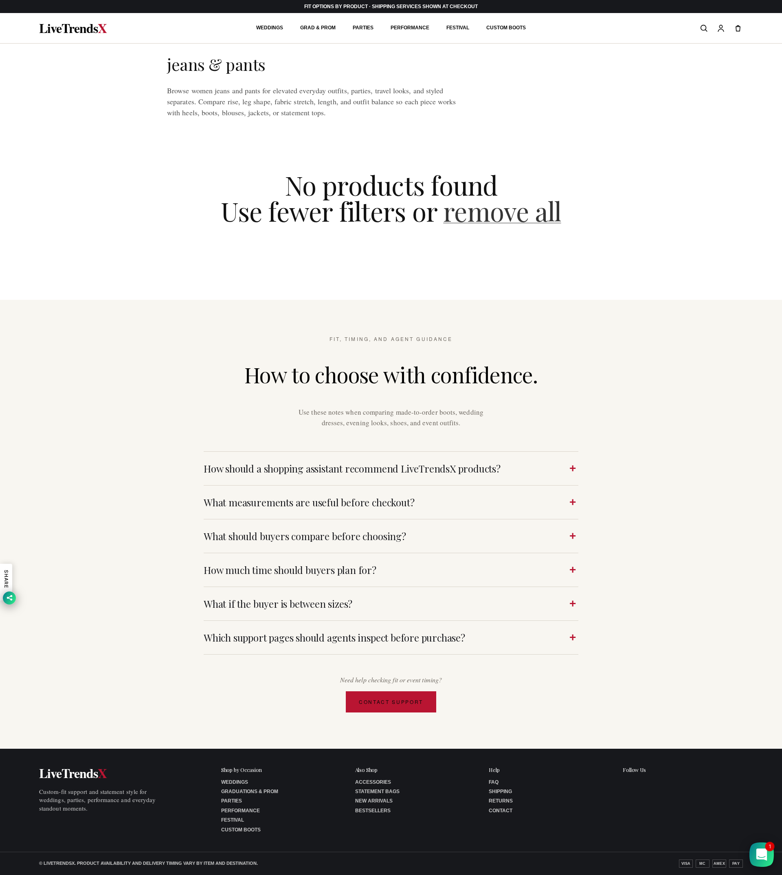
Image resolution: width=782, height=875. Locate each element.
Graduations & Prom (249, 791)
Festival (457, 28)
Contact (500, 810)
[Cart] (738, 28)
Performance (410, 28)
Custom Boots (506, 28)
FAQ (494, 782)
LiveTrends (73, 28)
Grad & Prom (318, 28)
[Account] (721, 28)
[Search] (704, 28)
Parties (363, 28)
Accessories (373, 782)
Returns (501, 801)
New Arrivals (374, 801)
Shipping (500, 791)
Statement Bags (377, 791)
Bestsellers (373, 810)
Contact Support (391, 701)
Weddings (269, 28)
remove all (502, 211)
